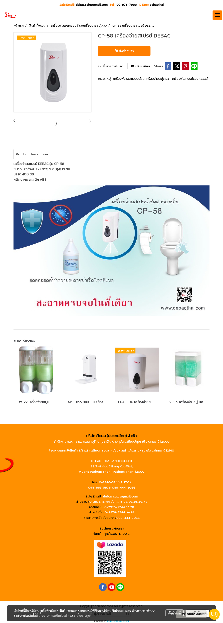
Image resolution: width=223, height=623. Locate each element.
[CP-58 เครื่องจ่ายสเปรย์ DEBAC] (52, 72)
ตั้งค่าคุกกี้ (174, 613)
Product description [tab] (32, 154)
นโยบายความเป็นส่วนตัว (53, 615)
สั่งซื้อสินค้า (126, 51)
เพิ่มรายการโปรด (112, 66)
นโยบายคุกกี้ (83, 615)
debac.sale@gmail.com (120, 496)
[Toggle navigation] (217, 15)
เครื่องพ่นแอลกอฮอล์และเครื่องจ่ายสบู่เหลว (141, 78)
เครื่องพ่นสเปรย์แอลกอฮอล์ (190, 78)
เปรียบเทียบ (142, 66)
